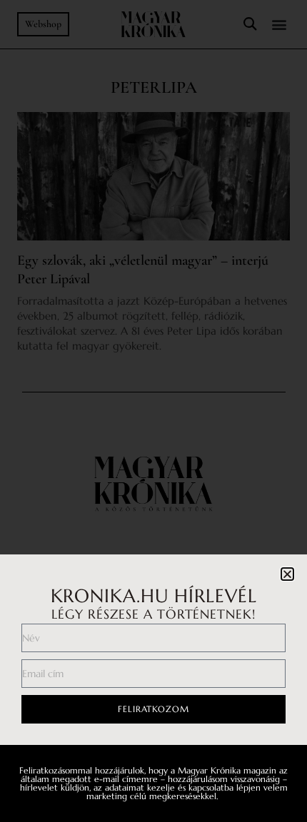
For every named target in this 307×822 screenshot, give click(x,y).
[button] (287, 574)
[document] (153, 411)
